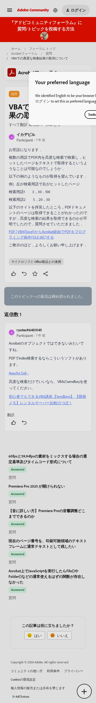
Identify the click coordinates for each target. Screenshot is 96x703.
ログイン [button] (42, 101)
